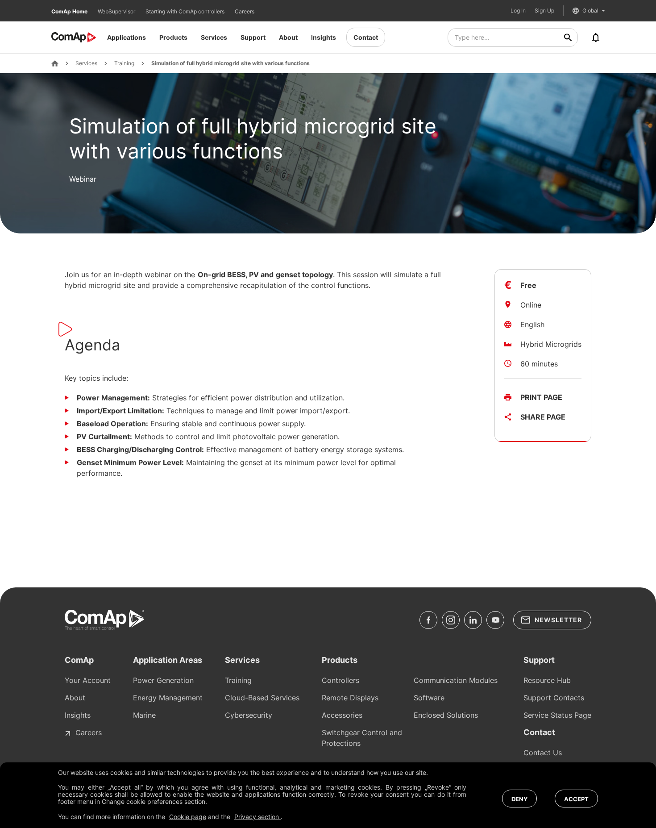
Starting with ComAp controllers (185, 11)
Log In (518, 11)
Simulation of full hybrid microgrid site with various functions (230, 63)
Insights (323, 37)
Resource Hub (547, 680)
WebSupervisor (117, 11)
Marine (144, 715)
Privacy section (257, 816)
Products (173, 37)
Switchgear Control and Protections (362, 738)
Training (124, 63)
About (288, 37)
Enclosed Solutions (446, 715)
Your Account (88, 680)
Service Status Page (557, 715)
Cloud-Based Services (262, 697)
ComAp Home (70, 11)
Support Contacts (553, 697)
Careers (244, 11)
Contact (365, 37)
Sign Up (544, 11)
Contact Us (542, 752)
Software (429, 697)
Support (253, 37)
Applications (126, 37)
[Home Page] (54, 63)
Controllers (340, 680)
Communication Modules (456, 680)
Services (214, 37)
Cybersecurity (248, 715)
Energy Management (168, 697)
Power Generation (163, 680)
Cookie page (187, 816)
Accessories (342, 715)
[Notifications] (596, 37)
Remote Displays (350, 697)
